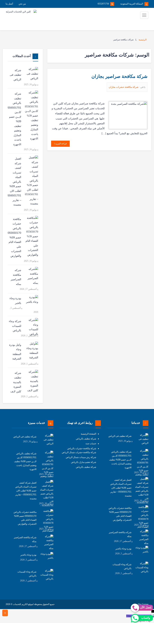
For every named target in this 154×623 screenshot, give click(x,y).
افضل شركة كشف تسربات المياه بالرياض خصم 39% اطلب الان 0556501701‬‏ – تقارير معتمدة (14, 181)
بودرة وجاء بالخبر (15, 300)
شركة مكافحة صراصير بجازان (119, 76)
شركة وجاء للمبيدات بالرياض (15, 326)
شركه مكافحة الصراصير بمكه (16, 277)
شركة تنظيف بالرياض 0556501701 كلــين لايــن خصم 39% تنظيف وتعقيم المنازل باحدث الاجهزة (14, 119)
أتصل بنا (9, 3)
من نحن (22, 3)
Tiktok (129, 616)
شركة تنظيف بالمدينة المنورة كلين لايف (15, 382)
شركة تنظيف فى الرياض (15, 75)
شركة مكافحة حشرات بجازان (124, 87)
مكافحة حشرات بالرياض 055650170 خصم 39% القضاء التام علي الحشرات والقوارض (14, 237)
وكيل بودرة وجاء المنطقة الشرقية (15, 351)
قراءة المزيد (61, 143)
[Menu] (144, 15)
